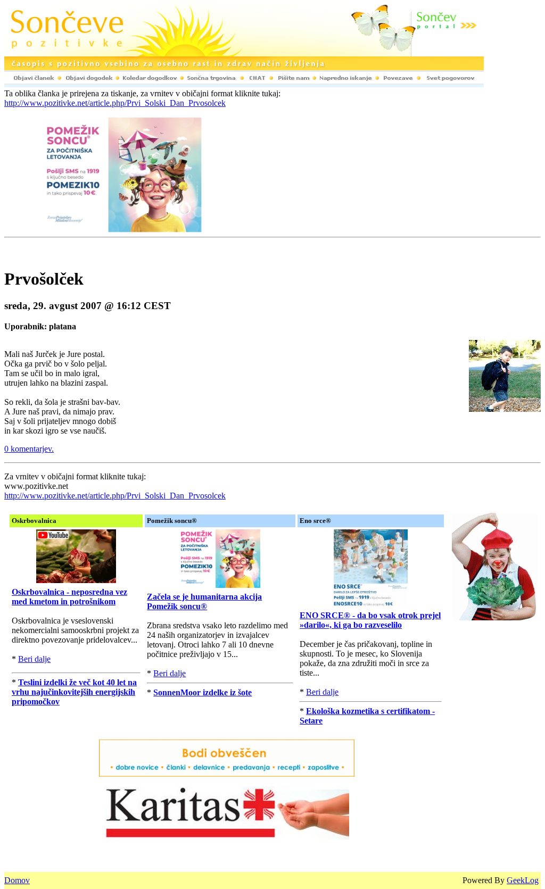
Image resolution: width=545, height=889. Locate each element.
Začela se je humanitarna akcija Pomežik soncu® (204, 601)
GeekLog (523, 880)
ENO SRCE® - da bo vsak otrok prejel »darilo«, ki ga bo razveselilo (370, 620)
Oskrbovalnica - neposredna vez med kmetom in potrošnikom (69, 596)
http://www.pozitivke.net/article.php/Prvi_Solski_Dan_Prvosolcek (115, 102)
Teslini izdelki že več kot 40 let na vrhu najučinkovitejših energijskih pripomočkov (74, 692)
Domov (17, 880)
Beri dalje (34, 658)
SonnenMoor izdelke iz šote (202, 692)
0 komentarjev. (29, 448)
